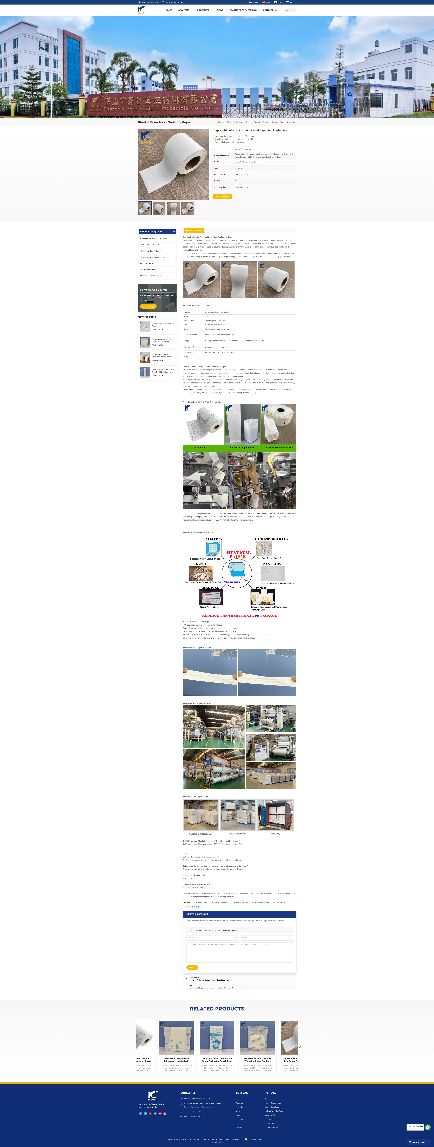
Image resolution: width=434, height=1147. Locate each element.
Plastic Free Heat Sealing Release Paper (155, 257)
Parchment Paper (147, 263)
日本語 (280, 2)
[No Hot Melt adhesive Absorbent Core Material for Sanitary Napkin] (145, 357)
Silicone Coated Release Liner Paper (163, 325)
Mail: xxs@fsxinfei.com (150, 2)
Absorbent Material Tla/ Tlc (150, 276)
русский (293, 2)
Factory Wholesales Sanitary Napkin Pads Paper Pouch (162, 340)
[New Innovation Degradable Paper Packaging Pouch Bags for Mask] (217, 1038)
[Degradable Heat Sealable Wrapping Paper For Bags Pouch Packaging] (257, 1038)
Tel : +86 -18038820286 (193, 1112)
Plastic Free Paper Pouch (149, 245)
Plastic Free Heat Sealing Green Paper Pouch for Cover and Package (136, 1059)
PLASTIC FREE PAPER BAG (243, 10)
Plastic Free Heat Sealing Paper (239, 122)
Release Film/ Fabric (148, 269)
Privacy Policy (237, 1139)
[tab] (194, 230)
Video (238, 1111)
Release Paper (270, 1099)
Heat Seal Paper (201, 903)
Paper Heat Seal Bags (192, 907)
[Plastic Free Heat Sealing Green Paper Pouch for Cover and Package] (136, 1038)
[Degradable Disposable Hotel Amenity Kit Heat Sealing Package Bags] (145, 372)
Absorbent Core (270, 1115)
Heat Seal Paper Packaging (220, 903)
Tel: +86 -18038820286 (174, 2)
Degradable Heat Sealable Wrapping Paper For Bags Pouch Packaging (257, 1059)
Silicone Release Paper (273, 1103)
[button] (300, 1046)
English (256, 2)
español (268, 2)
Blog (237, 1123)
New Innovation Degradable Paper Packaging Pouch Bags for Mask (217, 1059)
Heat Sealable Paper (272, 1107)
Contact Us (270, 10)
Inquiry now (223, 196)
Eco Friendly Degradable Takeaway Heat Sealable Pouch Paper (176, 1059)
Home (168, 10)
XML (227, 1139)
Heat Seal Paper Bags (241, 903)
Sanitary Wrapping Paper (274, 1111)
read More (157, 330)
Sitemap (239, 1127)
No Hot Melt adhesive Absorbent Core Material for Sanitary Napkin (162, 355)
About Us (183, 10)
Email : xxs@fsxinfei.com (193, 1116)
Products (203, 10)
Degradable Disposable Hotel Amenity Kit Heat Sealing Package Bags (163, 371)
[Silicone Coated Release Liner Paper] (145, 326)
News (220, 10)
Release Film (269, 1123)
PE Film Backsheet (271, 1127)
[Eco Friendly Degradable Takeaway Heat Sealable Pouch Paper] (176, 1038)
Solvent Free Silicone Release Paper (153, 238)
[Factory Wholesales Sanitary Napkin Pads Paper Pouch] (145, 342)
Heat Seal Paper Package (261, 903)
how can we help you (153, 289)
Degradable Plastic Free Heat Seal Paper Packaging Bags (216, 930)
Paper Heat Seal (279, 903)
